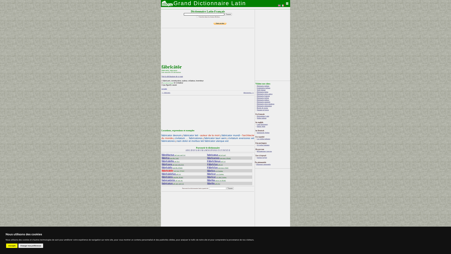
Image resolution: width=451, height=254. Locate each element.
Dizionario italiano (263, 86)
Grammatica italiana (263, 88)
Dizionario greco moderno (265, 104)
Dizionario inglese (263, 98)
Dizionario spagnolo (263, 102)
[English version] (279, 6)
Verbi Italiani (261, 90)
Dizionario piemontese (264, 106)
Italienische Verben (263, 133)
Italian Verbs (261, 126)
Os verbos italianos (263, 145)
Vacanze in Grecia (263, 110)
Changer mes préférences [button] (30, 246)
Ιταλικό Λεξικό (262, 158)
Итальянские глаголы (264, 151)
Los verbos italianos (263, 139)
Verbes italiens (261, 118)
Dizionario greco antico (264, 94)
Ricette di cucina (262, 108)
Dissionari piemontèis (263, 164)
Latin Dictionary (262, 124)
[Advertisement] (207, 47)
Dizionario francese (263, 96)
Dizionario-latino (262, 92)
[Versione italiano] (282, 6)
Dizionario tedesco (263, 100)
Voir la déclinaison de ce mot (172, 76)
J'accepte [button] (12, 246)
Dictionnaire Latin (263, 116)
